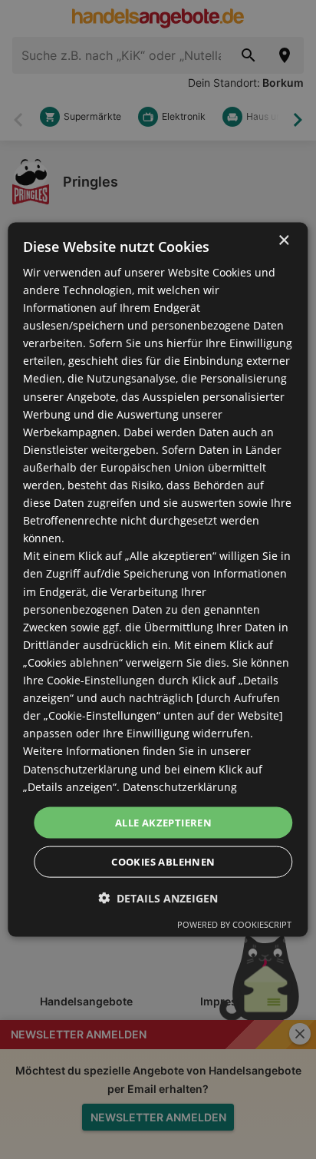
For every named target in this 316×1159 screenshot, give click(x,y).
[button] (158, 898)
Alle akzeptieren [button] (163, 822)
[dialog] (158, 579)
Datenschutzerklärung (180, 786)
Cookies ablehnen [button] (163, 862)
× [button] (283, 240)
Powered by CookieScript (234, 924)
